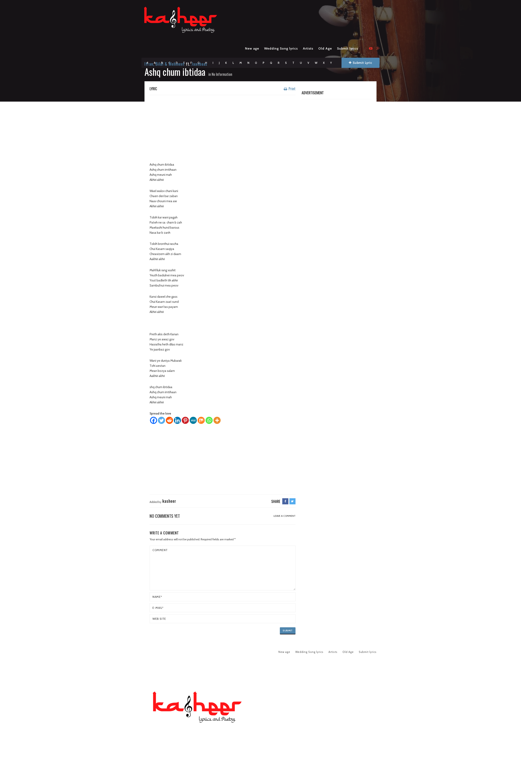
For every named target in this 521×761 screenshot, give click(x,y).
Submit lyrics (347, 48)
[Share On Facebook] (285, 501)
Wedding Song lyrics (281, 48)
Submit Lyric (362, 63)
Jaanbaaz (199, 64)
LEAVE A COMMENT (285, 515)
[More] (217, 420)
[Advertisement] (223, 127)
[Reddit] (169, 420)
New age (252, 48)
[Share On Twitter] (292, 501)
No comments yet (165, 516)
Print (292, 88)
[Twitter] (161, 420)
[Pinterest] (185, 420)
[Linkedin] (177, 420)
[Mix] (201, 420)
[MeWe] (193, 420)
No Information (222, 74)
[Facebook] (153, 420)
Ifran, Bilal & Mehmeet (164, 64)
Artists (308, 48)
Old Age (325, 48)
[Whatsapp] (209, 420)
